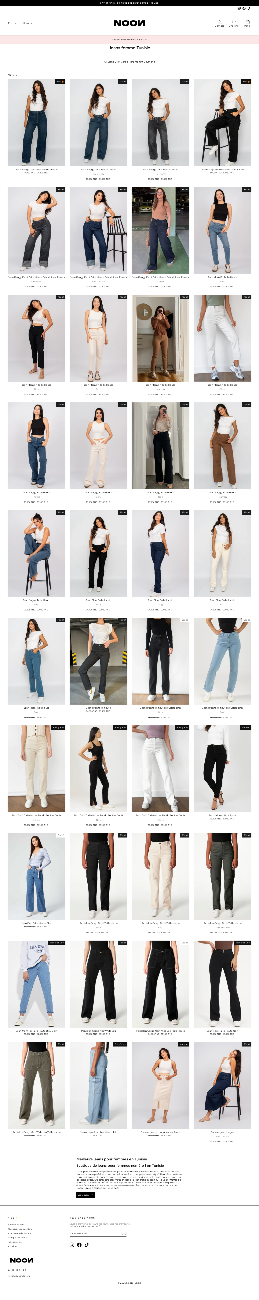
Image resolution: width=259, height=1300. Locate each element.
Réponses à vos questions (20, 1229)
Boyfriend (149, 61)
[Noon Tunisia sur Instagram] (72, 1245)
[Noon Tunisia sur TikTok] (86, 1245)
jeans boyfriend (128, 1177)
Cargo (124, 61)
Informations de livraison (19, 1233)
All (105, 61)
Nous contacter (15, 1242)
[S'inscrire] (124, 1233)
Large (111, 61)
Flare (131, 61)
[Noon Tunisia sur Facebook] (79, 1245)
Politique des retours (18, 1237)
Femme (12, 23)
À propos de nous (16, 1224)
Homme (28, 23)
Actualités (12, 1246)
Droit (117, 61)
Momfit (139, 61)
